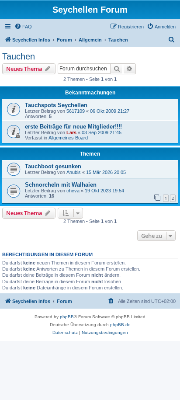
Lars (71, 132)
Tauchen (18, 56)
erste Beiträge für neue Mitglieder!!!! (73, 126)
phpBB (67, 316)
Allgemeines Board (68, 137)
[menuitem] (23, 26)
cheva (73, 190)
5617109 (75, 111)
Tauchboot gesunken (53, 166)
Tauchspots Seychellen (56, 105)
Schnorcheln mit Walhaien (61, 184)
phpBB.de (120, 324)
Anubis (73, 172)
